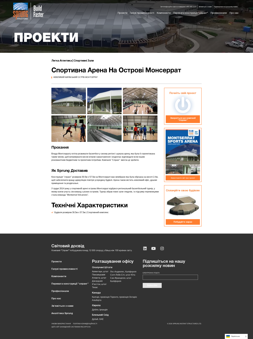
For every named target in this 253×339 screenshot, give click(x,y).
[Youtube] (153, 248)
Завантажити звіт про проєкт (183, 178)
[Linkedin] (145, 248)
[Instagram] (162, 248)
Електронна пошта (151, 273)
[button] (142, 13)
